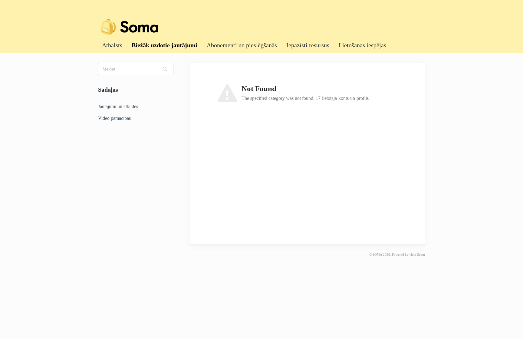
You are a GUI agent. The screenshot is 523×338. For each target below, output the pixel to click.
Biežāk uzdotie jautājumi (164, 45)
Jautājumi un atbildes (118, 106)
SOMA (377, 254)
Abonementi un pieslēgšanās (242, 45)
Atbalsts (112, 45)
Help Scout (417, 254)
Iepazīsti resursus (307, 45)
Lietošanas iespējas (362, 45)
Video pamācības (114, 118)
